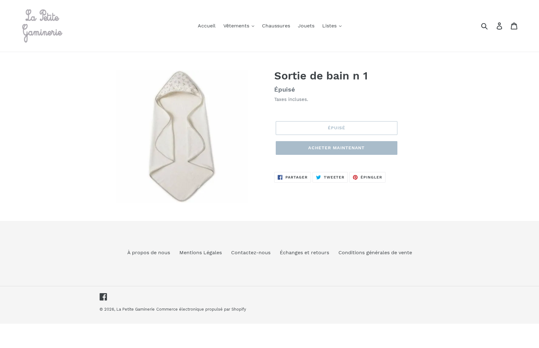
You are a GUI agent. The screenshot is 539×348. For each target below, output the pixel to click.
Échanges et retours (304, 252)
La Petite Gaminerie (135, 309)
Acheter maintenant (336, 147)
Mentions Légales (200, 252)
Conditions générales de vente (375, 252)
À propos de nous (148, 252)
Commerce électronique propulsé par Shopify (201, 309)
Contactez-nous (250, 252)
